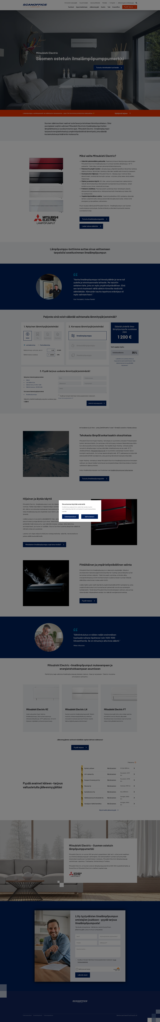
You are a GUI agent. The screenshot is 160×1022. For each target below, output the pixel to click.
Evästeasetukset (70, 516)
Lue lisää (64, 511)
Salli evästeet (89, 516)
